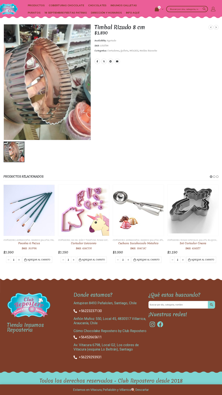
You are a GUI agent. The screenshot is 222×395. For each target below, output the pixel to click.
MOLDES (134, 50)
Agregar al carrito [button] (38, 259)
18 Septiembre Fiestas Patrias (65, 12)
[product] (29, 210)
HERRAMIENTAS (23, 240)
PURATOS (34, 12)
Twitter (104, 61)
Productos (36, 5)
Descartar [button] (142, 390)
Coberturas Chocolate (66, 5)
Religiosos (213, 240)
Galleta (124, 50)
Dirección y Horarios (106, 12)
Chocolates (97, 5)
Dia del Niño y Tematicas (83, 240)
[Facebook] (160, 324)
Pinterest (110, 61)
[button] (211, 177)
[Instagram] (152, 324)
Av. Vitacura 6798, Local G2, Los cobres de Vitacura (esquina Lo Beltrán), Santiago (106, 347)
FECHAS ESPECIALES (106, 240)
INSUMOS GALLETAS (123, 5)
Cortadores (113, 50)
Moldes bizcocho (148, 50)
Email (117, 61)
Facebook (97, 61)
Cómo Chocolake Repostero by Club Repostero (110, 331)
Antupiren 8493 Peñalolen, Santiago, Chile (105, 303)
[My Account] (213, 9)
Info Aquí (132, 12)
